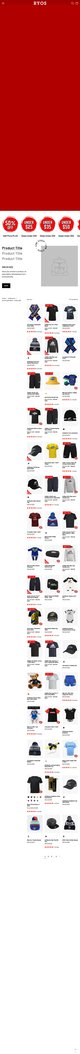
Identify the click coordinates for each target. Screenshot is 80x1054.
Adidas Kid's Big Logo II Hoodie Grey (69, 497)
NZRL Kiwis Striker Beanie (70, 840)
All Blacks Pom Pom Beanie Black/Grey (33, 362)
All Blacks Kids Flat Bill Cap (51, 840)
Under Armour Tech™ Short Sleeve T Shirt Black (68, 533)
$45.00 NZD (34, 330)
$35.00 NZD (34, 367)
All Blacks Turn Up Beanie (70, 433)
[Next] (77, 224)
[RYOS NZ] (40, 3)
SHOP (6, 286)
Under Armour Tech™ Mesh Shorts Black (33, 596)
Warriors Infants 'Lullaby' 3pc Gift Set (69, 393)
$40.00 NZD (48, 466)
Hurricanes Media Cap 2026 (51, 629)
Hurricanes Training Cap (69, 665)
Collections (11, 298)
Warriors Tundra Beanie (34, 840)
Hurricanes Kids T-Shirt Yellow (52, 463)
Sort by (29, 299)
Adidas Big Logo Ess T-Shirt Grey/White (51, 694)
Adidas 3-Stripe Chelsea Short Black (52, 429)
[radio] (28, 357)
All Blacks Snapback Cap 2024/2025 (69, 801)
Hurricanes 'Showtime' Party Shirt (33, 629)
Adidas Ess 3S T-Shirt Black (51, 325)
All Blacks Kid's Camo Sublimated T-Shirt (68, 325)
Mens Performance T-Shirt (33, 805)
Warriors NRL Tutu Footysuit (32, 727)
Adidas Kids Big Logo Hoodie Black (51, 357)
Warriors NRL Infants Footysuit (33, 566)
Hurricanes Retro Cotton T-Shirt (34, 429)
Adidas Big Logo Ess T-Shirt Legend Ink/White (51, 661)
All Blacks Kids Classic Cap (34, 501)
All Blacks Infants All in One (69, 596)
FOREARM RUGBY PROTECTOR (50, 566)
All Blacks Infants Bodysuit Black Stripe (68, 629)
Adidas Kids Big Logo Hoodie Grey (68, 566)
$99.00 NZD (7, 267)
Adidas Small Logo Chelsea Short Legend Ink (52, 497)
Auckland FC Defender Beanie (33, 761)
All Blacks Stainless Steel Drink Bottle (52, 797)
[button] (72, 3)
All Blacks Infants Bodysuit (67, 732)
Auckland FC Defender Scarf (69, 357)
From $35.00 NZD (34, 809)
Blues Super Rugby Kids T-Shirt (69, 761)
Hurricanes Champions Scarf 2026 (34, 325)
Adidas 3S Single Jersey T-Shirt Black (34, 661)
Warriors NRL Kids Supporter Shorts (67, 694)
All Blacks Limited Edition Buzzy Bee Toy (52, 766)
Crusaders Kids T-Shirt (34, 532)
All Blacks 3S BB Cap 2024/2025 (33, 468)
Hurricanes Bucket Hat (51, 397)
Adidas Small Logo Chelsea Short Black (33, 393)
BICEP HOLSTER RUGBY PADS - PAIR (52, 596)
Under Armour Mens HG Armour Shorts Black (69, 463)
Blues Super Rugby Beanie (50, 537)
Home (4, 298)
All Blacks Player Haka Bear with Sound (34, 698)
